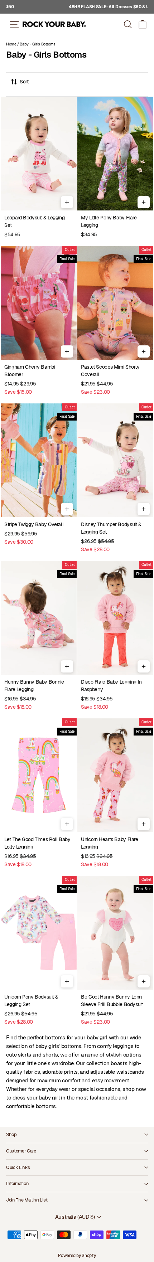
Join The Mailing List (26, 1200)
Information (17, 1183)
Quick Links (18, 1167)
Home (11, 44)
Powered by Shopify (77, 1255)
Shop (11, 1134)
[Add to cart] (67, 202)
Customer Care (21, 1151)
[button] (143, 24)
